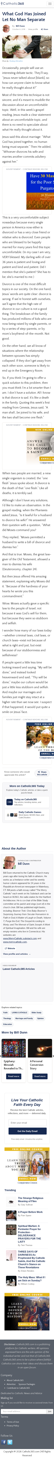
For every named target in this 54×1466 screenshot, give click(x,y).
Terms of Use (13, 1422)
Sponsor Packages (27, 1384)
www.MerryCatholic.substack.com (20, 938)
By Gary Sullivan (25, 1205)
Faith (5, 1013)
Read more (13, 1076)
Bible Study (36, 1013)
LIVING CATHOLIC (19, 1013)
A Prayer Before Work (30, 1212)
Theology (7, 1018)
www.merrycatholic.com (15, 942)
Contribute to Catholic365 (18, 1388)
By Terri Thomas (25, 1245)
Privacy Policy (13, 1426)
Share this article (42, 773)
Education (7, 1024)
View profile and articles (17, 954)
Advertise (11, 1384)
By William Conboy (26, 1284)
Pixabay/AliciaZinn (16, 61)
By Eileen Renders (26, 1271)
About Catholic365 (15, 1380)
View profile (33, 29)
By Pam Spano (24, 1215)
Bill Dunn (20, 26)
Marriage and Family (24, 1018)
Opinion (40, 1018)
